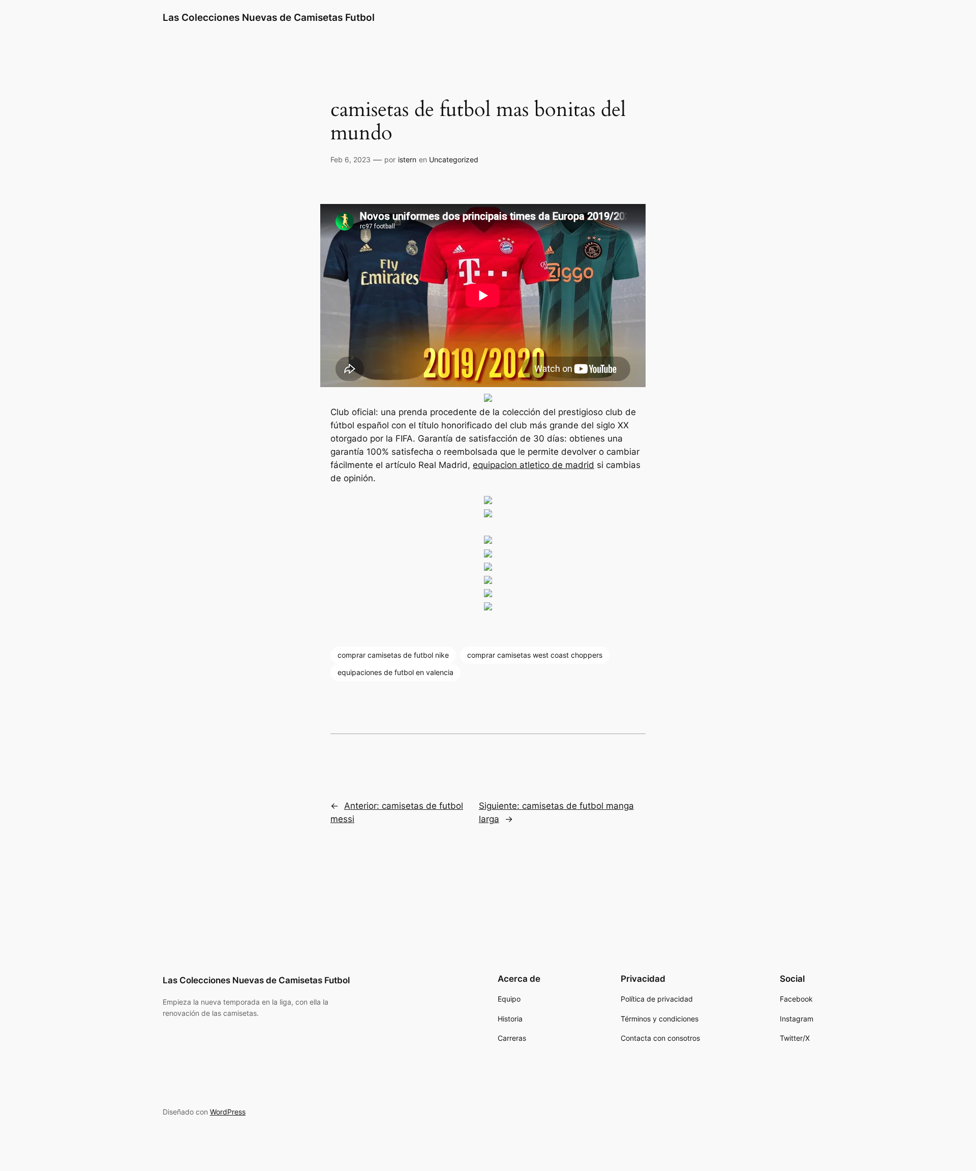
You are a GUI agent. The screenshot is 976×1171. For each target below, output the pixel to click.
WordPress (228, 1111)
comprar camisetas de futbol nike (393, 655)
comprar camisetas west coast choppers (534, 655)
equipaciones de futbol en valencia (395, 672)
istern (407, 159)
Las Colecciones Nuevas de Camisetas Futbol (269, 17)
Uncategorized (453, 159)
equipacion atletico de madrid (533, 465)
